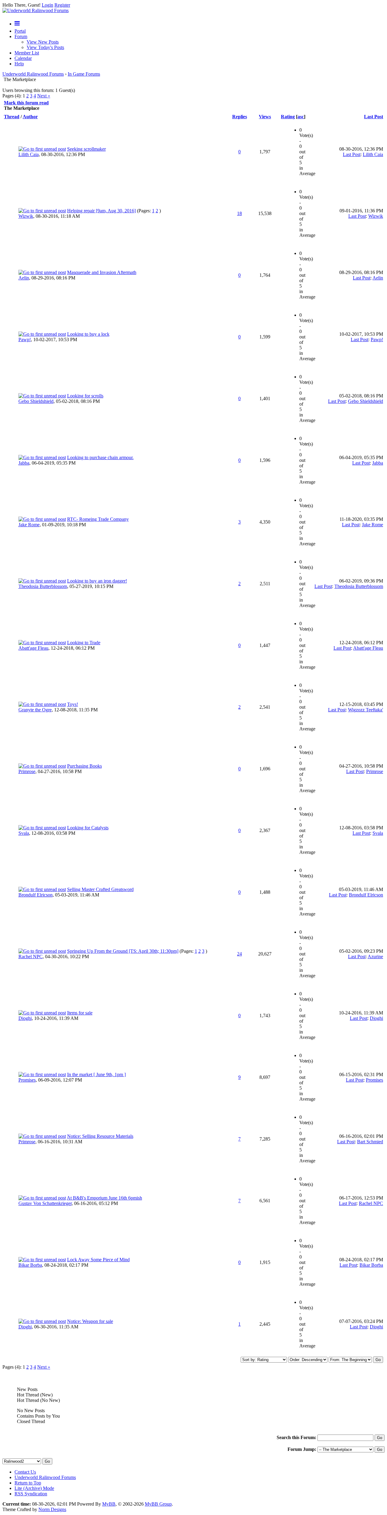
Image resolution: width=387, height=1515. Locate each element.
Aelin (23, 277)
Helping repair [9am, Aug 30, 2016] (101, 210)
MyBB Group (158, 1504)
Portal (20, 31)
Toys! (72, 704)
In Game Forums (84, 74)
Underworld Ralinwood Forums (33, 74)
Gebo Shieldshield (36, 401)
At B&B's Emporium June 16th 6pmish (104, 1197)
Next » (43, 95)
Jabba (23, 462)
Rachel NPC (30, 956)
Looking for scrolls (85, 395)
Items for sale (80, 1012)
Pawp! (24, 339)
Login (47, 5)
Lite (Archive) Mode (34, 1488)
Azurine (375, 956)
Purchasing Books (84, 766)
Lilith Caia (28, 154)
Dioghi (25, 1018)
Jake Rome (29, 524)
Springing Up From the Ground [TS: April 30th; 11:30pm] (122, 951)
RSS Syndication (31, 1493)
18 (239, 213)
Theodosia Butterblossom (42, 586)
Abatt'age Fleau (33, 648)
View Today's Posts (45, 47)
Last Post (373, 116)
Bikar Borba (30, 1265)
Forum (21, 36)
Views (265, 116)
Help (19, 63)
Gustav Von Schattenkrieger (45, 1203)
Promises (27, 1079)
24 (239, 953)
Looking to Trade (83, 642)
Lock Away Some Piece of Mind (98, 1259)
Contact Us (25, 1471)
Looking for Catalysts (88, 827)
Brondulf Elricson (35, 894)
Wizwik (25, 216)
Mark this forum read (26, 102)
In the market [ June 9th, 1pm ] (96, 1074)
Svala (23, 833)
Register (62, 5)
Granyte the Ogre (35, 709)
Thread (11, 116)
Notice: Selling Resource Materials (100, 1136)
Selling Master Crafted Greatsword (100, 889)
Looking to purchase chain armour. (100, 457)
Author (30, 116)
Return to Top (28, 1482)
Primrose (26, 771)
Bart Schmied (370, 1141)
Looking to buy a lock (88, 334)
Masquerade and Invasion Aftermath (101, 272)
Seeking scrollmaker (86, 149)
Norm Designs (52, 1509)
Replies (239, 116)
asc (301, 116)
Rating (288, 116)
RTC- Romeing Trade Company (98, 519)
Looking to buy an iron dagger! (97, 580)
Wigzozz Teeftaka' (365, 709)
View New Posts (43, 41)
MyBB (108, 1504)
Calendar (23, 58)
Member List (27, 52)
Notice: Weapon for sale (90, 1321)
